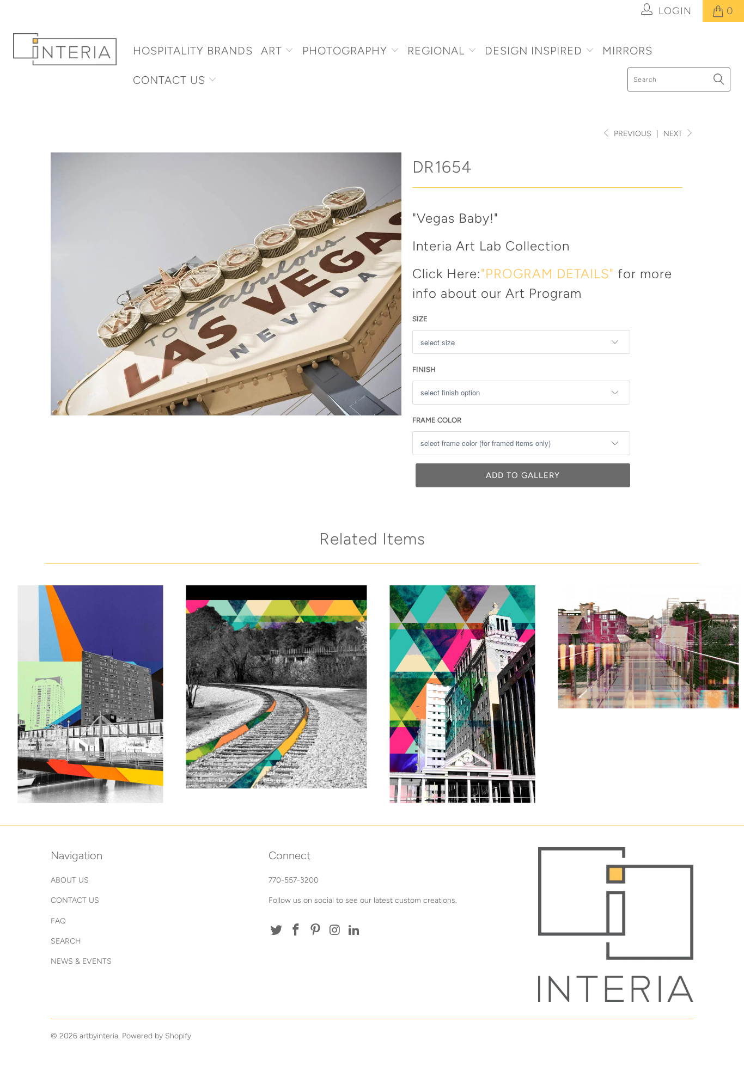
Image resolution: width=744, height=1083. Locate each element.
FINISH (424, 369)
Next (674, 133)
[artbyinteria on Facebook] (296, 930)
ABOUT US (70, 880)
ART (271, 50)
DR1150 (648, 646)
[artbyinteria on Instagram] (335, 930)
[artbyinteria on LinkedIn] (354, 930)
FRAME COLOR (436, 420)
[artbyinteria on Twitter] (277, 930)
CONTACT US (171, 80)
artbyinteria (99, 1036)
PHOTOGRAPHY (344, 50)
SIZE (420, 319)
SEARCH (66, 941)
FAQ (58, 921)
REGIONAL (436, 50)
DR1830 (462, 694)
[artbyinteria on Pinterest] (315, 930)
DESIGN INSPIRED (533, 50)
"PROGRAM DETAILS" (547, 274)
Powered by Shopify (156, 1036)
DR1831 (90, 694)
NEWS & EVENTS (81, 961)
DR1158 (276, 686)
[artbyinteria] (65, 49)
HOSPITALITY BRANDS (193, 50)
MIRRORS (627, 50)
